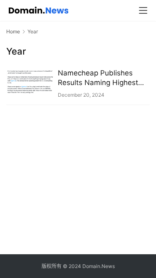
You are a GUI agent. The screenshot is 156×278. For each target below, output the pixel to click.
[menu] (143, 10)
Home (13, 31)
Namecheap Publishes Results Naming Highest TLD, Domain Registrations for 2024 (102, 78)
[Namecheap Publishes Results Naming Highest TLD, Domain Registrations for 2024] (30, 81)
